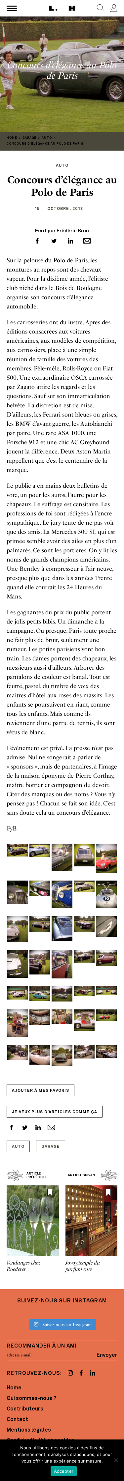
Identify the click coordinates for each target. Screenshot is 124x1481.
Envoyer (107, 1355)
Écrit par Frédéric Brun (62, 231)
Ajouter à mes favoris (40, 1091)
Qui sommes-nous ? (31, 1398)
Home (14, 1388)
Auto (18, 1147)
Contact (17, 1419)
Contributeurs (25, 1409)
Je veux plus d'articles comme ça (54, 1112)
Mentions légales (29, 1430)
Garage (50, 1147)
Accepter (63, 1471)
